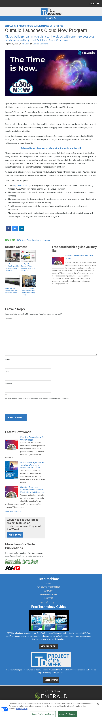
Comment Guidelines (48, 595)
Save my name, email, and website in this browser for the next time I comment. (37, 398)
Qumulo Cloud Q (21, 185)
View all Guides (48, 646)
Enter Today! (51, 680)
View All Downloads (13, 511)
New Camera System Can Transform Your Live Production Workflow (32, 465)
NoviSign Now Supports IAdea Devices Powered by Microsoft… (28, 267)
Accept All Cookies (67, 714)
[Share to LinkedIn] (21, 230)
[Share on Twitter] (15, 230)
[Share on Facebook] (8, 230)
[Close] (98, 704)
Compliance (10, 26)
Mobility (53, 26)
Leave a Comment (40, 44)
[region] (51, 709)
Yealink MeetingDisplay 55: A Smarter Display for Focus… (12, 267)
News (60, 26)
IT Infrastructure (24, 26)
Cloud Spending (33, 240)
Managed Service (41, 26)
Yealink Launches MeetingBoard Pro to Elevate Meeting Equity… (28, 291)
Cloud (24, 240)
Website (8, 383)
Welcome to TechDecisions (48, 587)
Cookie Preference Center (43, 714)
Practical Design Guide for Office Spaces (79, 256)
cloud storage (45, 240)
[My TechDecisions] (51, 14)
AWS (19, 240)
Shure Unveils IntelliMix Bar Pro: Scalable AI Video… (11, 290)
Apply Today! (15, 535)
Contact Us (49, 591)
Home (48, 583)
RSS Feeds (48, 598)
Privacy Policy (22, 709)
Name (8, 359)
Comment (10, 318)
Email (8, 371)
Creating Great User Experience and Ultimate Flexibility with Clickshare (32, 489)
